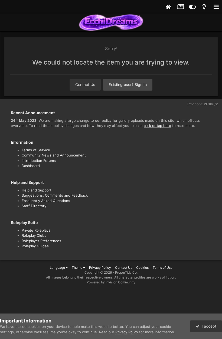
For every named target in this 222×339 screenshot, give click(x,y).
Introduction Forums (39, 160)
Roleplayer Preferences (41, 241)
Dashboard (31, 166)
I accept (208, 326)
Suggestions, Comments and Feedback (55, 195)
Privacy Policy (100, 268)
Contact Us (85, 84)
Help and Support (36, 190)
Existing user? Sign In (128, 84)
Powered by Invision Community (111, 282)
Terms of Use (162, 268)
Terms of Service (36, 150)
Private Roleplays (36, 230)
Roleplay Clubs (34, 235)
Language (58, 268)
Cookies (142, 268)
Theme (77, 268)
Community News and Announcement (54, 155)
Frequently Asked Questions (46, 201)
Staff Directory (34, 206)
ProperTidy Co (126, 272)
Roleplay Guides (35, 246)
